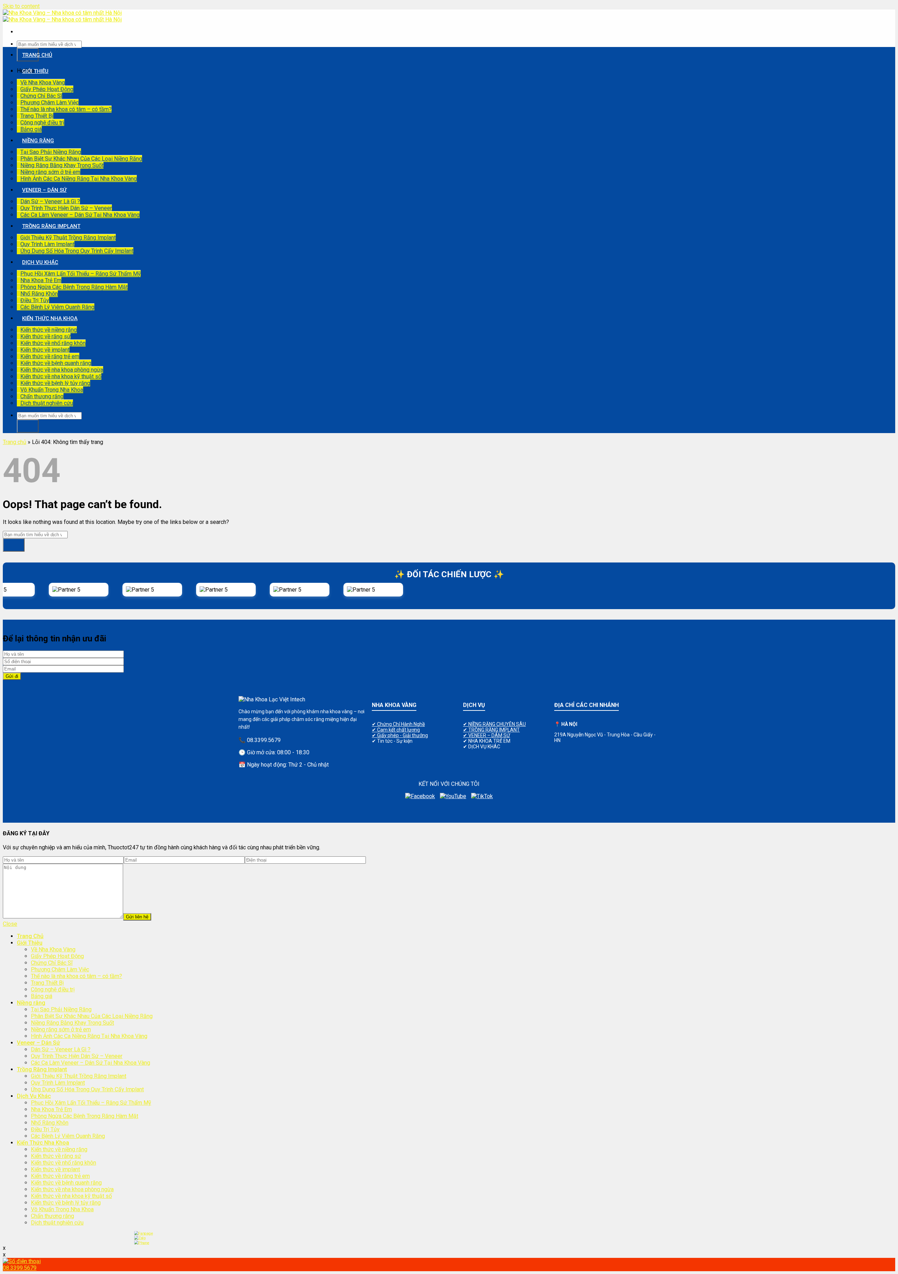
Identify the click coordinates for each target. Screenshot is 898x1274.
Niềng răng (38, 140)
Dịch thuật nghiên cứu (46, 403)
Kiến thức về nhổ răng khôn (53, 343)
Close (10, 924)
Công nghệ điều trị (42, 122)
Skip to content (21, 6)
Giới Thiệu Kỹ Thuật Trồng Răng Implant (68, 237)
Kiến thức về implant (44, 349)
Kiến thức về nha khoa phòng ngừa (61, 369)
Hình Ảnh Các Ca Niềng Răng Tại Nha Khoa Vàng (78, 178)
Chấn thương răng (41, 396)
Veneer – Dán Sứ (44, 190)
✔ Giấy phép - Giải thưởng (400, 735)
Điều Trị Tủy (34, 300)
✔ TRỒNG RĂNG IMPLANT (491, 730)
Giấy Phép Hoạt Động (46, 89)
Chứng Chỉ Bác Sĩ (41, 96)
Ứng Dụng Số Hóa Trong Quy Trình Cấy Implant (76, 251)
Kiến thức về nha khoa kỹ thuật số (60, 376)
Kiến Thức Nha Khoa (50, 318)
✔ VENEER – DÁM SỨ (486, 735)
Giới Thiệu (35, 71)
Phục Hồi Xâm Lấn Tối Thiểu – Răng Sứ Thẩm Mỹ (80, 273)
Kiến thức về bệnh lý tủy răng (55, 383)
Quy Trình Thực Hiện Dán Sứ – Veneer (66, 208)
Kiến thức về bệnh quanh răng (55, 363)
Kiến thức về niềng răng (48, 329)
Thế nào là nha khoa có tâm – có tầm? (66, 109)
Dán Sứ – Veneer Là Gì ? (50, 201)
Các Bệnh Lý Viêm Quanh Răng (57, 307)
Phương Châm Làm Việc (49, 102)
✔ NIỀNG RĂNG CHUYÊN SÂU (494, 724)
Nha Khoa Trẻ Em (40, 280)
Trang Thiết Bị (36, 116)
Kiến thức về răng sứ (45, 336)
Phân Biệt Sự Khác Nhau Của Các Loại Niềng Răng (81, 158)
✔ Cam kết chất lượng (396, 730)
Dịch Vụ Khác (40, 262)
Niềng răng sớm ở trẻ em (50, 172)
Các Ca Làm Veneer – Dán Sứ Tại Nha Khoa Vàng (80, 214)
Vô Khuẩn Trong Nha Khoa (51, 389)
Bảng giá (31, 129)
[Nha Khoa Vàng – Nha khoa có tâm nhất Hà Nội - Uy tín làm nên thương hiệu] (62, 16)
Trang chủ (14, 442)
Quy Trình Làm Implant (47, 244)
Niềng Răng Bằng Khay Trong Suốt (61, 165)
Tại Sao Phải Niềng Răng (50, 152)
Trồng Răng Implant (51, 226)
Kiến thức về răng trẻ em (49, 356)
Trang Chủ (37, 55)
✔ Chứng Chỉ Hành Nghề (398, 724)
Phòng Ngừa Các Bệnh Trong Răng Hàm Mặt (74, 287)
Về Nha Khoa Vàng (42, 82)
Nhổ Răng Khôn (39, 293)
